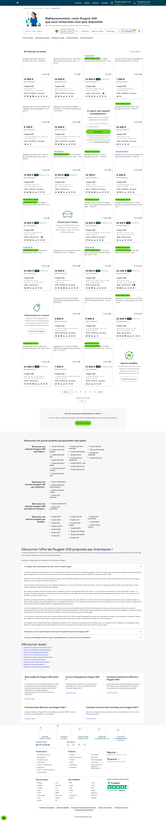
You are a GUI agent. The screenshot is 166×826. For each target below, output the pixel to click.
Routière (72, 760)
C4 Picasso (73, 795)
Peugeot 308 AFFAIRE (77, 534)
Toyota (57, 798)
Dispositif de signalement (84, 810)
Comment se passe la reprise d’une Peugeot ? (38, 657)
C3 (70, 793)
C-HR (93, 783)
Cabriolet (94, 757)
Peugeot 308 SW (56, 526)
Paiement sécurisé (121, 807)
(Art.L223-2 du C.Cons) (101, 142)
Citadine (72, 755)
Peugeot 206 (75, 537)
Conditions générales (46, 807)
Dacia (39, 793)
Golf (92, 788)
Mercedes (58, 795)
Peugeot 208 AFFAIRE (77, 531)
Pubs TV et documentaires (46, 770)
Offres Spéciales (96, 760)
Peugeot (46, 552)
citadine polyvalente (106, 552)
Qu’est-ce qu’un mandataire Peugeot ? (36, 652)
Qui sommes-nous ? (43, 755)
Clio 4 (93, 785)
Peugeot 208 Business (78, 451)
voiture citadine (48, 608)
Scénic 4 (94, 795)
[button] (72, 31)
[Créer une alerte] (4, 818)
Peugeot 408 (55, 532)
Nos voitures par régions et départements (96, 766)
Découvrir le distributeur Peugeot (35, 659)
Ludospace (73, 767)
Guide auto (94, 762)
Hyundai (58, 785)
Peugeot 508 (75, 520)
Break (71, 762)
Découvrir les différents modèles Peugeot (37, 650)
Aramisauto (26, 8)
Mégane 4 (94, 793)
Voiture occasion (37, 8)
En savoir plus (30, 699)
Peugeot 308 (55, 523)
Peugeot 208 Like (95, 446)
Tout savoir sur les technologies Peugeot (37, 662)
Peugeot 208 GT (76, 455)
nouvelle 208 (87, 610)
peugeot (47, 8)
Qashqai (94, 798)
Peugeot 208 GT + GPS (78, 463)
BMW (57, 793)
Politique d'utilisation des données (83, 807)
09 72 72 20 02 (43, 745)
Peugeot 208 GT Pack (78, 469)
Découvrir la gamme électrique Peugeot (37, 667)
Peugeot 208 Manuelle (58, 503)
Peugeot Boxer (94, 522)
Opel (38, 790)
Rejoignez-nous (42, 760)
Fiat (56, 783)
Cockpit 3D (106, 610)
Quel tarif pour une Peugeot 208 (34, 664)
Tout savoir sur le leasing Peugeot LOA (36, 655)
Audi (38, 798)
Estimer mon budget (37, 331)
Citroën (39, 788)
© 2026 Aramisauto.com (83, 817)
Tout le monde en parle (44, 765)
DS (56, 800)
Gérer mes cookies (105, 807)
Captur (71, 798)
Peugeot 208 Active (57, 446)
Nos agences (41, 757)
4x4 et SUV (94, 755)
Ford (57, 790)
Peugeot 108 (55, 535)
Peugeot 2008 (56, 516)
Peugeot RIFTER (76, 528)
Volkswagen (41, 795)
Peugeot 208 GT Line (77, 466)
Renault (39, 783)
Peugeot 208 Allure (57, 460)
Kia (56, 788)
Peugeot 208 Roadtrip (97, 449)
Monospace (73, 765)
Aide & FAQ (41, 762)
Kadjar (93, 790)
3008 (71, 790)
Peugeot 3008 (56, 520)
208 (70, 783)
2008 (71, 785)
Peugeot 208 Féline (38, 600)
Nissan (39, 800)
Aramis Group (41, 772)
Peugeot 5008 (56, 529)
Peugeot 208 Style (96, 458)
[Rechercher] (56, 31)
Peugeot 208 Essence (58, 482)
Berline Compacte (75, 757)
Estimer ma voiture (129, 379)
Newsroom (40, 767)
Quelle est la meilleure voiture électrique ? (37, 647)
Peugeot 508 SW (76, 516)
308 (70, 788)
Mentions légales (63, 807)
